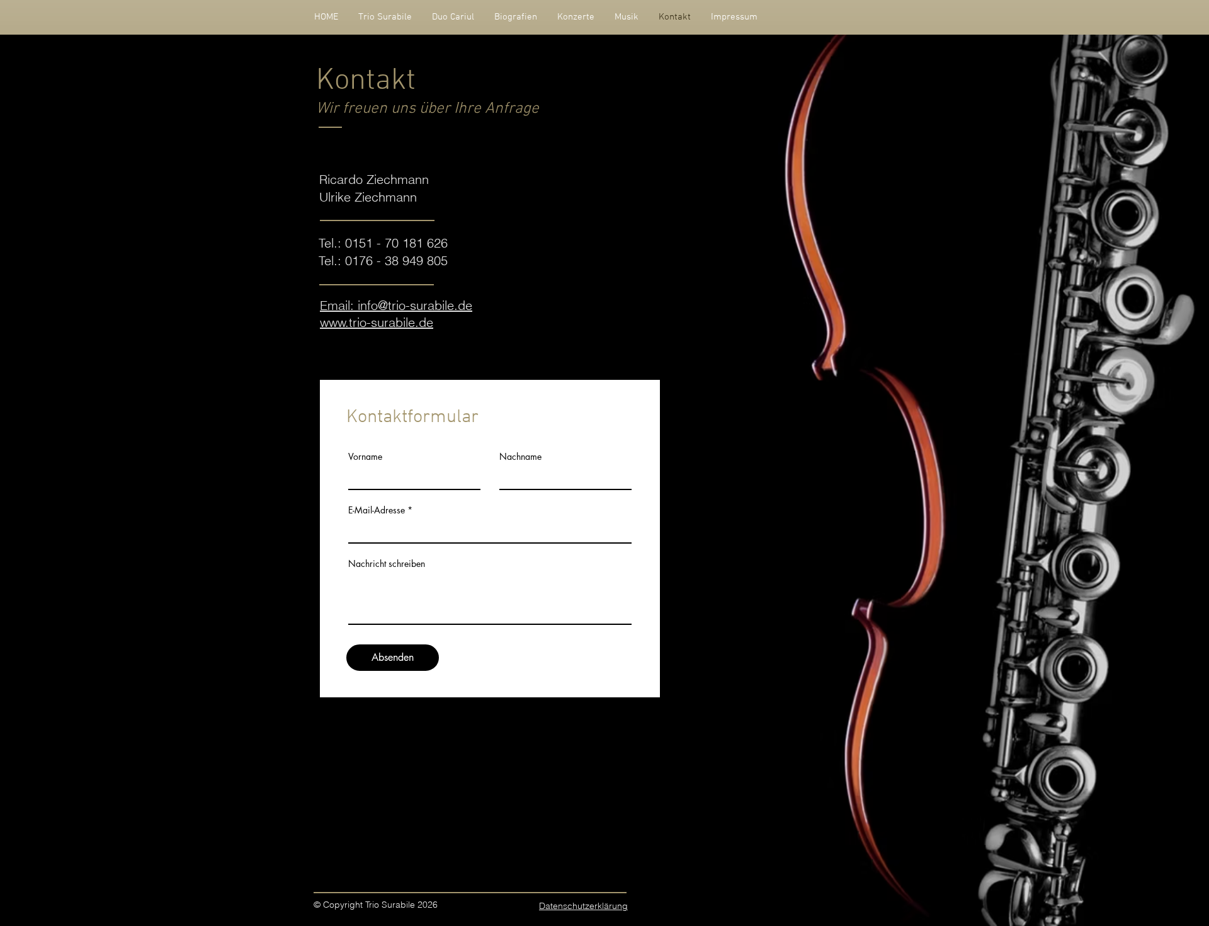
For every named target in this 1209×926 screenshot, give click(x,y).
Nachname (520, 456)
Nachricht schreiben (386, 563)
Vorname (365, 456)
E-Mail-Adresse (376, 510)
